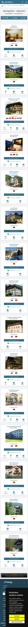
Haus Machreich (14, 463)
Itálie (5, 620)
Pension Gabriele (14, 171)
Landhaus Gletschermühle (14, 317)
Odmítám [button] (17, 619)
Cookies (5, 606)
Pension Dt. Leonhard (14, 98)
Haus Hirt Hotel (14, 135)
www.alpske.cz (9, 13)
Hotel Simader (14, 353)
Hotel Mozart (14, 208)
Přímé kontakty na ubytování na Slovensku (15, 576)
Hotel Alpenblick (14, 244)
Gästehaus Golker (14, 281)
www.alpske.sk (19, 13)
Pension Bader (14, 499)
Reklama (6, 587)
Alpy (4, 618)
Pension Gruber (14, 62)
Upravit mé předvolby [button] (17, 622)
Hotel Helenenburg (14, 390)
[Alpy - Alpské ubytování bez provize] (7, 2)
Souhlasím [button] (16, 616)
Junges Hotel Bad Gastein (14, 426)
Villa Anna (14, 26)
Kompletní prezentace (14, 49)
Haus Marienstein (14, 535)
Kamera (14, 56)
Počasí (22, 56)
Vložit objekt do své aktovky (15, 52)
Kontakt (5, 585)
